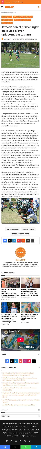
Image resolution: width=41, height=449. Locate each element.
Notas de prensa (7, 20)
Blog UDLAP (7, 39)
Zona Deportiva (7, 23)
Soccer (17, 20)
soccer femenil (25, 20)
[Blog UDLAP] (9, 7)
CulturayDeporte (19, 17)
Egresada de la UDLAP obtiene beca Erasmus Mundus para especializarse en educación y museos (9, 318)
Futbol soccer (29, 229)
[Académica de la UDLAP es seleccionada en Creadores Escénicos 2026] (30, 307)
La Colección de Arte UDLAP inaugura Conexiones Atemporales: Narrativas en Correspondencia (10, 293)
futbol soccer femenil (21, 234)
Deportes (29, 17)
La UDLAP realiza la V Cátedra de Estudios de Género (19, 405)
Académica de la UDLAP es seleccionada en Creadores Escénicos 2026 (29, 317)
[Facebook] (5, 240)
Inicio (4, 12)
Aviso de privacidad (29, 436)
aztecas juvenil (11, 12)
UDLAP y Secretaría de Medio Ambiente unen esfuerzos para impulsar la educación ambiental (29, 292)
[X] (10, 240)
